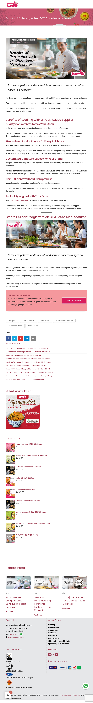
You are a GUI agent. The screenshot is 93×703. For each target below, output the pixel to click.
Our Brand (52, 633)
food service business (20, 200)
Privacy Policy (77, 695)
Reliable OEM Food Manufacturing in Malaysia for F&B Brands (28, 359)
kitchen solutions (34, 326)
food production (28, 321)
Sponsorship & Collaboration (58, 644)
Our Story (51, 625)
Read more (9, 612)
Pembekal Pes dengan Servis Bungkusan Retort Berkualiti (27, 348)
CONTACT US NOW (74, 300)
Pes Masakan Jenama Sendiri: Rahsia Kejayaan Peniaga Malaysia (30, 376)
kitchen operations (15, 326)
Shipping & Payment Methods (59, 641)
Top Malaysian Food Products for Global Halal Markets (25, 379)
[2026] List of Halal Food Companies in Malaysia (23, 355)
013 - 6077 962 (14, 634)
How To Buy (52, 635)
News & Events (53, 638)
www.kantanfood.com (15, 637)
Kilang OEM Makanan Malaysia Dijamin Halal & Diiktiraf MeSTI (28, 369)
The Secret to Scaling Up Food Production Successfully (25, 365)
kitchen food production (64, 321)
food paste (12, 321)
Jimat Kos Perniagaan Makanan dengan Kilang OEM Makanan (28, 362)
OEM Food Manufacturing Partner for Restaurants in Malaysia (28, 352)
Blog (7, 593)
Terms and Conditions (66, 695)
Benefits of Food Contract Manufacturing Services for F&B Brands (29, 372)
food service (45, 321)
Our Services (53, 630)
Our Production (53, 627)
